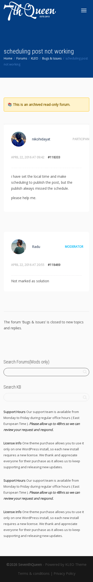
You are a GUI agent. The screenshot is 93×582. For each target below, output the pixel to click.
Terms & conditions (34, 573)
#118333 (54, 157)
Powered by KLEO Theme (66, 564)
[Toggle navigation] (83, 10)
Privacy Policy (64, 573)
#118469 (54, 265)
